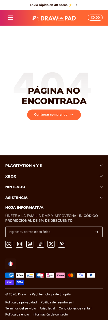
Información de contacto (50, 314)
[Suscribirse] (96, 232)
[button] (94, 18)
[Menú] (10, 17)
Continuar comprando (51, 114)
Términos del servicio (20, 308)
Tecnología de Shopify (54, 294)
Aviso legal (47, 308)
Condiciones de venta (74, 308)
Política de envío (17, 314)
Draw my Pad (28, 294)
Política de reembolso (56, 302)
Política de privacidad (21, 302)
